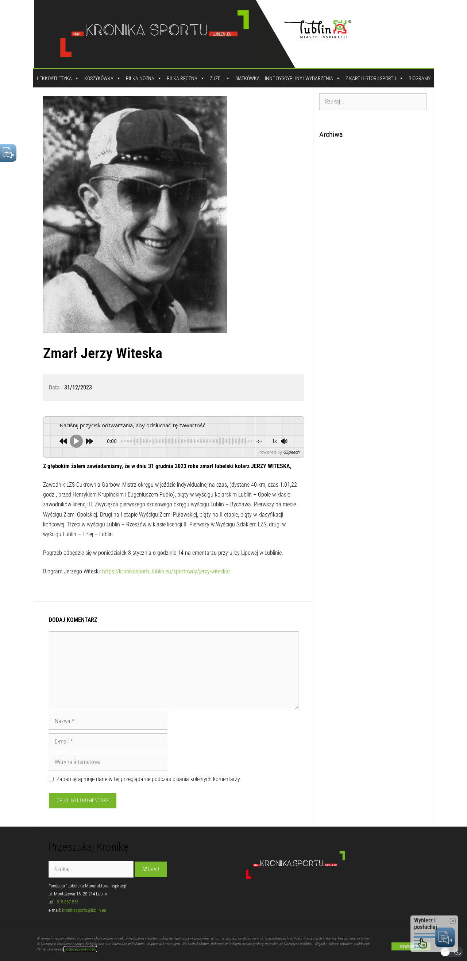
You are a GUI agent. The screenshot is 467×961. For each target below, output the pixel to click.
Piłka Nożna (140, 78)
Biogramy (420, 78)
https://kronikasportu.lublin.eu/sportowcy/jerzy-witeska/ (167, 571)
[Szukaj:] (373, 101)
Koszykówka (98, 78)
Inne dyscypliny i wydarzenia (299, 78)
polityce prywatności (80, 949)
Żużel (216, 78)
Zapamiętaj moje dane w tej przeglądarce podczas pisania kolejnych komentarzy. (149, 779)
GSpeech (291, 452)
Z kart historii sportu (371, 78)
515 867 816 (67, 902)
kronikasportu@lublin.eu (84, 910)
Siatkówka (247, 78)
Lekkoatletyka (54, 78)
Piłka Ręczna (182, 78)
